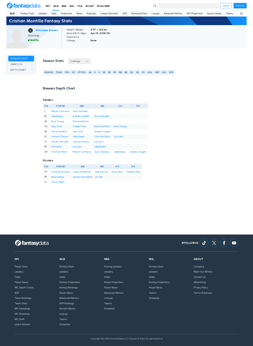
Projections (66, 13)
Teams (229, 13)
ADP (125, 13)
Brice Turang (57, 121)
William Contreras (60, 111)
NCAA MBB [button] (103, 6)
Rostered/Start (139, 13)
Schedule (64, 324)
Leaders (42, 13)
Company (199, 266)
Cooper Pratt (79, 126)
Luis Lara (118, 136)
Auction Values (214, 13)
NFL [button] (48, 6)
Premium (240, 5)
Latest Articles (22, 324)
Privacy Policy (201, 287)
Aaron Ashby (57, 177)
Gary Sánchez (80, 111)
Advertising (200, 282)
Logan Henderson (82, 172)
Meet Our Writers (203, 271)
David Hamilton (81, 121)
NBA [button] (64, 6)
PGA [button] (79, 6)
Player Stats (21, 266)
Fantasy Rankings (68, 287)
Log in (226, 5)
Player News (21, 282)
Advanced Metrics (173, 13)
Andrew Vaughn (81, 116)
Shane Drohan (133, 172)
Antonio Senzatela (82, 177)
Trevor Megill (57, 182)
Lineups (155, 13)
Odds (53, 13)
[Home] (23, 5)
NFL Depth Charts (24, 287)
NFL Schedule (22, 313)
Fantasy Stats (27, 13)
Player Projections (113, 282)
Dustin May (117, 172)
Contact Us (199, 277)
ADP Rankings (66, 303)
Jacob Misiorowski (60, 172)
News (79, 13)
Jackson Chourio (59, 136)
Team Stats (21, 303)
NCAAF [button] (90, 6)
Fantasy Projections (69, 282)
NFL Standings (22, 308)
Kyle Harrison (101, 172)
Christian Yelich (102, 136)
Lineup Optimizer (109, 13)
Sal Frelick (56, 146)
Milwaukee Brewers (46, 30)
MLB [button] (56, 6)
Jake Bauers (57, 116)
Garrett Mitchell (59, 141)
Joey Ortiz (56, 126)
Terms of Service (203, 292)
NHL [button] (72, 6)
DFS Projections (195, 13)
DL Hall (98, 177)
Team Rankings (23, 298)
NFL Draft (19, 319)
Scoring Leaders (113, 266)
